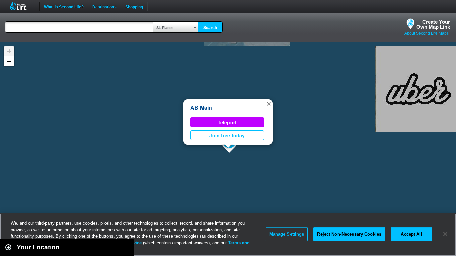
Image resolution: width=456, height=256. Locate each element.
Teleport (227, 122)
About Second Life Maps (426, 33)
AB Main (201, 107)
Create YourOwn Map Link (433, 24)
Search (210, 27)
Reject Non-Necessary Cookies (349, 234)
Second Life (21, 6)
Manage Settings (286, 234)
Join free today (227, 135)
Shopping (134, 6)
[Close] (445, 234)
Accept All (411, 234)
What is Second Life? (64, 6)
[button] (269, 103)
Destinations (104, 6)
